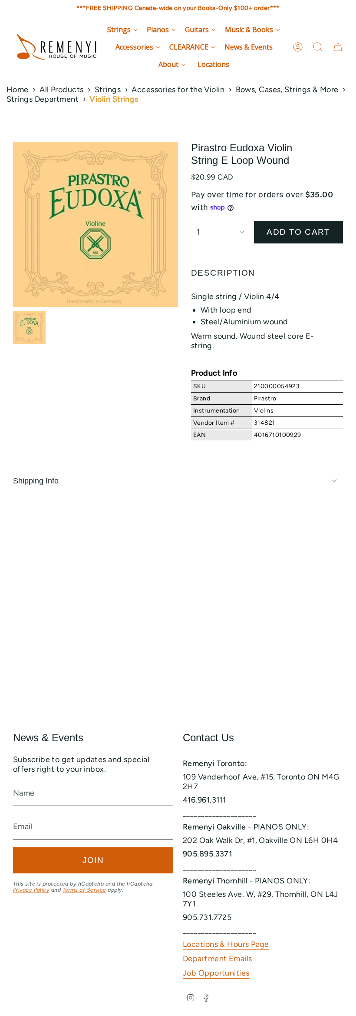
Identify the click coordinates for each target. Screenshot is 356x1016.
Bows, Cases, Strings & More (287, 89)
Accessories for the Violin (178, 89)
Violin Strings (113, 99)
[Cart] (338, 47)
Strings (108, 89)
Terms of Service (84, 889)
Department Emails (217, 958)
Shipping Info (36, 480)
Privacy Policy (31, 889)
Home (18, 89)
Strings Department (43, 99)
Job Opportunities (216, 973)
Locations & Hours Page (226, 944)
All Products (61, 89)
